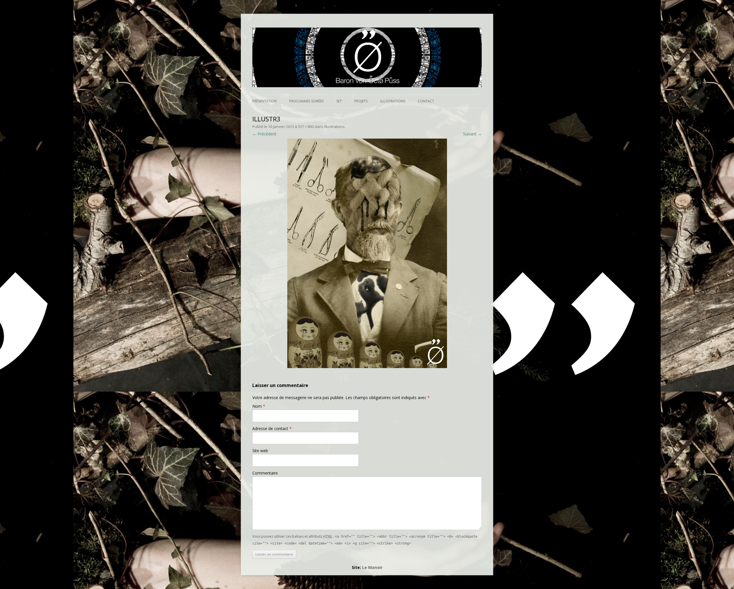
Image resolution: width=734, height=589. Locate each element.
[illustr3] (367, 253)
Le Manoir (372, 567)
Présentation (264, 101)
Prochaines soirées (306, 101)
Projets (361, 101)
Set (339, 101)
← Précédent (264, 134)
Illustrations (392, 101)
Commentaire (265, 473)
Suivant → (472, 134)
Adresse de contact (272, 428)
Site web (260, 450)
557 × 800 (306, 126)
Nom (258, 406)
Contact (426, 101)
